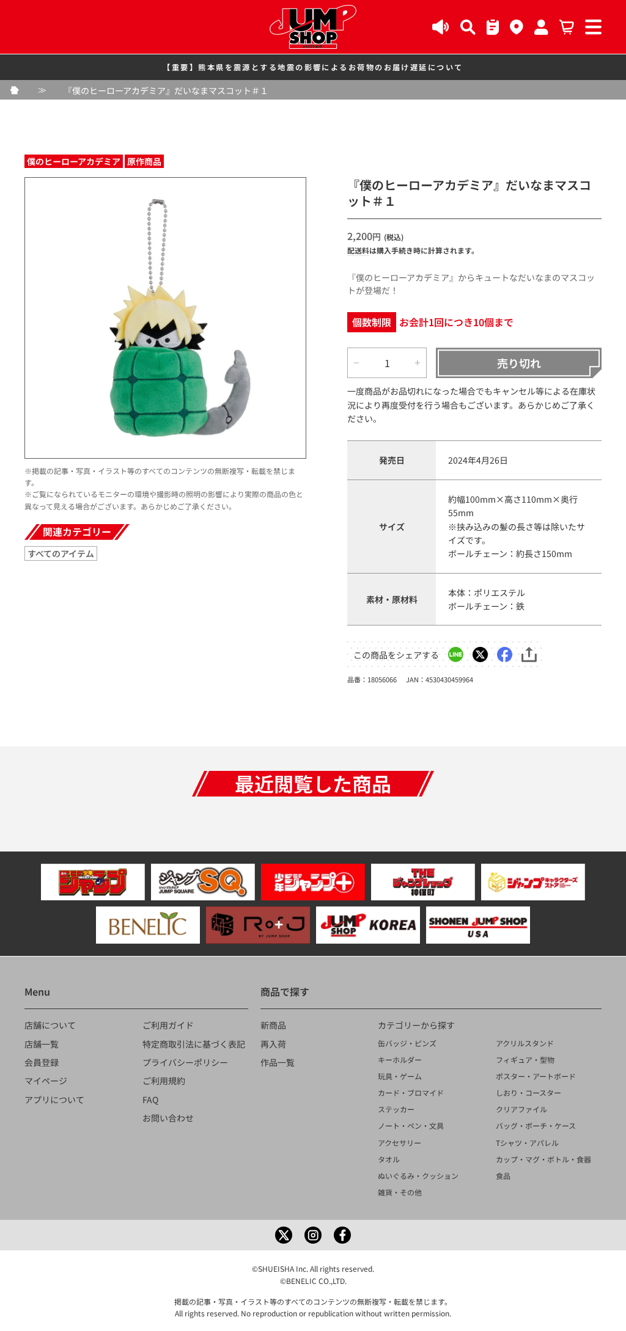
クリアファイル (521, 1109)
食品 (503, 1175)
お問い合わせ (168, 1118)
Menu (37, 991)
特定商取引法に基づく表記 (193, 1044)
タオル (389, 1159)
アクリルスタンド (525, 1043)
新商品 (273, 1025)
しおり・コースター (528, 1092)
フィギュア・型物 (525, 1059)
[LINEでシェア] (455, 654)
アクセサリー (399, 1142)
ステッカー (396, 1109)
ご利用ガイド (168, 1025)
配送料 (358, 250)
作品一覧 (277, 1062)
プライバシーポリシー (185, 1062)
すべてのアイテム (61, 553)
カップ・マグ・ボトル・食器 (543, 1159)
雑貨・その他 (400, 1192)
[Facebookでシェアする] (504, 654)
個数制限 (371, 322)
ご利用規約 (163, 1080)
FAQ (150, 1099)
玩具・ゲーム (400, 1076)
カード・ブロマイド (411, 1092)
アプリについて (54, 1099)
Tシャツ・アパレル (527, 1142)
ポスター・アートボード (536, 1076)
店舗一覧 (41, 1044)
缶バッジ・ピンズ (407, 1043)
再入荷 (273, 1044)
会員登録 (41, 1062)
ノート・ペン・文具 (411, 1125)
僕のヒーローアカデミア (73, 161)
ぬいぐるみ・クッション (418, 1175)
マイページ (45, 1080)
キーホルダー (400, 1059)
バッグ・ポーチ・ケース (536, 1125)
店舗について (50, 1025)
